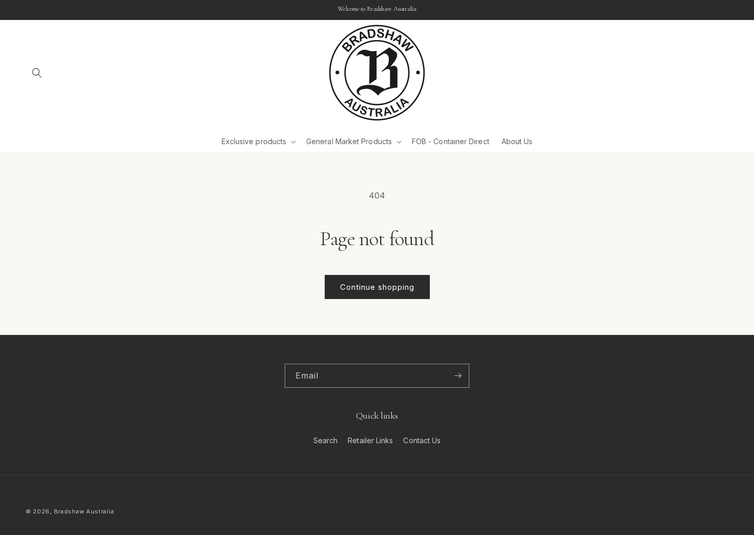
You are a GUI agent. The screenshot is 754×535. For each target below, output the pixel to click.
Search (325, 440)
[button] (37, 73)
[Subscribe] (457, 376)
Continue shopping (377, 287)
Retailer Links (370, 440)
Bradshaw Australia (84, 511)
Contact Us (422, 440)
